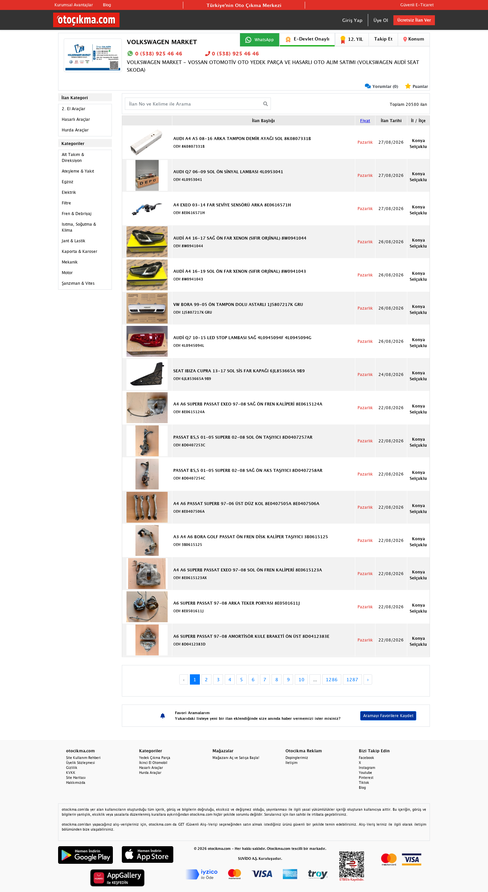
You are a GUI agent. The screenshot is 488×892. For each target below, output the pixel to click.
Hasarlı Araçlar (76, 119)
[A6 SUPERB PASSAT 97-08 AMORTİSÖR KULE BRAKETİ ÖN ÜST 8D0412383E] (147, 639)
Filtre (66, 202)
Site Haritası (76, 778)
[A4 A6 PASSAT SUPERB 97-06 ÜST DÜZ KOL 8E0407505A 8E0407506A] (147, 507)
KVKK (70, 773)
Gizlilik (71, 768)
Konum (415, 38)
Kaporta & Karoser (79, 251)
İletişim (291, 763)
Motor (67, 272)
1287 (352, 679)
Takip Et (383, 38)
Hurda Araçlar (75, 129)
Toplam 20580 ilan (408, 104)
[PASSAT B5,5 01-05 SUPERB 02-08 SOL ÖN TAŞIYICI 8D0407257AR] (147, 440)
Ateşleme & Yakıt (78, 171)
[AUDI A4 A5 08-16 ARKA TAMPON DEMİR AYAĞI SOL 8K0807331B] (147, 142)
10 (301, 679)
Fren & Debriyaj (77, 213)
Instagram (367, 768)
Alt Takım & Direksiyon (73, 157)
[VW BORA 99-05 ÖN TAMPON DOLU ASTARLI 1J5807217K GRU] (147, 308)
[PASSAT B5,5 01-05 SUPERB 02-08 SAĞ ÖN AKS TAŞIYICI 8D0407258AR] (147, 474)
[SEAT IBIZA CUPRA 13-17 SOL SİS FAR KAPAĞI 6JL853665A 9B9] (147, 374)
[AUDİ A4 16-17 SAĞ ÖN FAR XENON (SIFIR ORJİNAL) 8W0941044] (147, 241)
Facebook (366, 758)
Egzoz (67, 181)
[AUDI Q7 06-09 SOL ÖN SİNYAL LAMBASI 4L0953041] (147, 175)
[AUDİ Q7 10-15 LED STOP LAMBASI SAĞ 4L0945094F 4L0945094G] (147, 341)
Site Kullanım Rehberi (83, 758)
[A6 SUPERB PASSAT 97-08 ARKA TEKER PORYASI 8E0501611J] (147, 606)
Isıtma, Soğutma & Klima (79, 227)
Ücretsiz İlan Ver (414, 20)
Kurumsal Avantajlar (73, 4)
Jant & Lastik (73, 240)
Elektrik (69, 192)
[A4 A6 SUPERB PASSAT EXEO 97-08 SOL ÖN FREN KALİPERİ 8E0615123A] (147, 573)
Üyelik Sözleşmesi (80, 763)
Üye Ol (380, 20)
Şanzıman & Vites (78, 283)
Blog (107, 4)
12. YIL (355, 39)
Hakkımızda (75, 782)
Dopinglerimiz (296, 758)
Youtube (365, 773)
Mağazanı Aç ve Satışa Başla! (235, 758)
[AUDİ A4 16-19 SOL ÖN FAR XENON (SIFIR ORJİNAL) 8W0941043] (147, 274)
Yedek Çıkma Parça (154, 758)
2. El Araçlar (73, 108)
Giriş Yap (352, 20)
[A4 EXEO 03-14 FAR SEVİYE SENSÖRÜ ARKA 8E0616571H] (147, 208)
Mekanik (70, 262)
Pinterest (366, 778)
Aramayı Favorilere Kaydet (388, 715)
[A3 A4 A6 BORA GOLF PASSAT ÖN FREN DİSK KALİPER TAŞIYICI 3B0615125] (147, 540)
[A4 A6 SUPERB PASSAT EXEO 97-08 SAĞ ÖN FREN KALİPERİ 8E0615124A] (147, 407)
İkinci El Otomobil (153, 763)
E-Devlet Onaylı (311, 38)
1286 (332, 679)
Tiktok (364, 782)
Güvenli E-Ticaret (417, 4)
